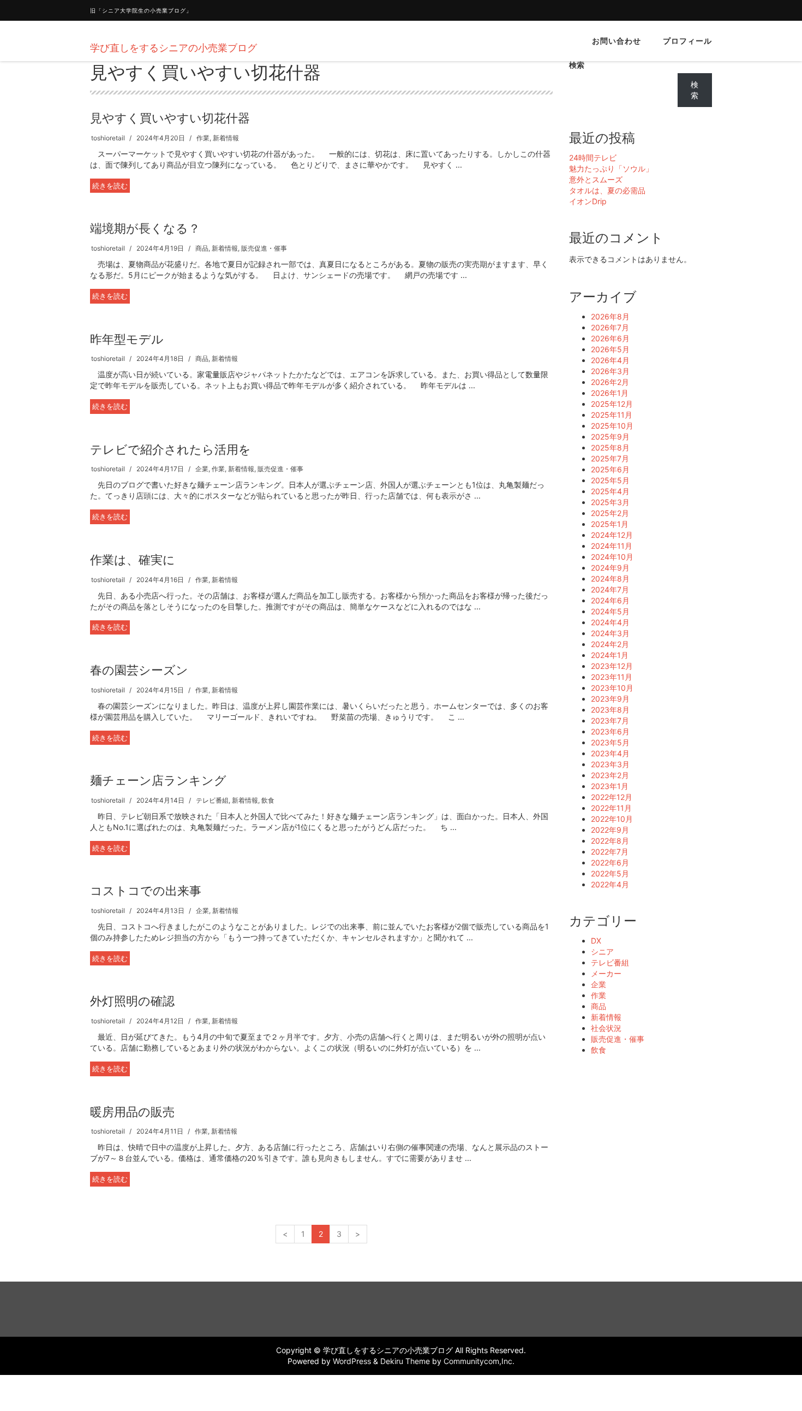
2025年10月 (612, 425)
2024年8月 (610, 578)
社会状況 (606, 1028)
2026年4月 (610, 360)
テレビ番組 (212, 800)
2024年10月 (612, 556)
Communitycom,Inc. (479, 1361)
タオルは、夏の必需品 (607, 190)
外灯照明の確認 (132, 1001)
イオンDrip (588, 201)
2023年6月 (610, 731)
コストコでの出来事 (145, 891)
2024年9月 (610, 567)
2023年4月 (610, 753)
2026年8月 (610, 316)
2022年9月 (610, 829)
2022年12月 (611, 797)
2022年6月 (610, 862)
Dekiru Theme (405, 1361)
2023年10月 (612, 687)
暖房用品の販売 (132, 1112)
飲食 (267, 800)
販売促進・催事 (264, 248)
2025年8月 (610, 447)
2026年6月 (610, 338)
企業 (201, 469)
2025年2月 (610, 513)
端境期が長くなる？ (145, 228)
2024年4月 (610, 622)
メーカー (606, 973)
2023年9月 (610, 698)
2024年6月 (610, 600)
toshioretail (108, 138)
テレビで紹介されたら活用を (170, 449)
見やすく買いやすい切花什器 (170, 118)
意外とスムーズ (596, 179)
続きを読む (110, 185)
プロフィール (687, 40)
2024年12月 (612, 535)
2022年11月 (611, 808)
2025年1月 (610, 524)
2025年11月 (611, 414)
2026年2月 (610, 382)
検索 (576, 64)
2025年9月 (610, 436)
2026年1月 (610, 393)
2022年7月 (610, 851)
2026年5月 (610, 349)
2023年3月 (610, 764)
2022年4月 (610, 884)
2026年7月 (610, 327)
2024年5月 (610, 611)
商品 (201, 248)
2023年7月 (610, 720)
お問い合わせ (616, 40)
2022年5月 (610, 873)
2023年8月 (610, 709)
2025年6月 (610, 469)
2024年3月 (610, 633)
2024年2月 (610, 644)
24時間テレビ (593, 157)
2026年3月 (610, 371)
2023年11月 (611, 676)
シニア (602, 951)
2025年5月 (610, 480)
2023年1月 (610, 786)
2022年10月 (612, 818)
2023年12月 (612, 666)
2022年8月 (610, 840)
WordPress (352, 1361)
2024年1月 (610, 655)
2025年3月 (610, 502)
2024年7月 (610, 589)
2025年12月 (612, 403)
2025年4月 (610, 491)
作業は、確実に (132, 560)
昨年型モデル (127, 339)
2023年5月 (610, 742)
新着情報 (226, 138)
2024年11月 (611, 545)
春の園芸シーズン (139, 670)
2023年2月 (610, 775)
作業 (203, 138)
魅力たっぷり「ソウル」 (611, 168)
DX (596, 940)
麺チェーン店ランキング (158, 780)
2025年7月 (610, 458)
